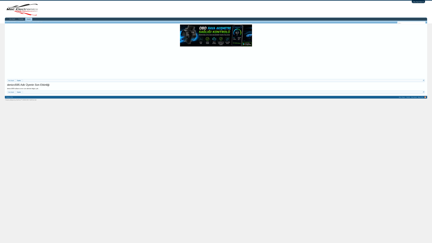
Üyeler (29, 19)
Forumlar (20, 19)
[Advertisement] (216, 62)
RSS (425, 97)
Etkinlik (29, 22)
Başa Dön (420, 97)
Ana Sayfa (12, 19)
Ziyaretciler (22, 22)
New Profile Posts (38, 22)
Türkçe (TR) (9, 97)
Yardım (408, 97)
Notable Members (12, 22)
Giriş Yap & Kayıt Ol (418, 1)
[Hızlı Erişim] (423, 80)
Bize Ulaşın (402, 97)
